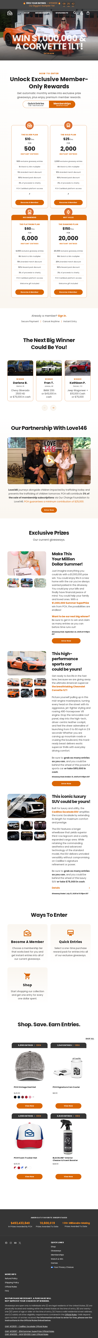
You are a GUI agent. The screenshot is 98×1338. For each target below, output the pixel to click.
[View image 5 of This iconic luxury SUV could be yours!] (27, 835)
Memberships (57, 1255)
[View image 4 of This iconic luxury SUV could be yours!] (13, 835)
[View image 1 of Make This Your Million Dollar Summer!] (13, 582)
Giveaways (56, 1250)
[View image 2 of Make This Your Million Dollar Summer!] (27, 582)
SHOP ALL (90, 1039)
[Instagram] (10, 1243)
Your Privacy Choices (64, 1267)
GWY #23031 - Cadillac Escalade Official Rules (26, 1326)
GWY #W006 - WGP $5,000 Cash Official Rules (26, 1334)
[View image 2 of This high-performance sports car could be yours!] (27, 682)
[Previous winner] (45, 408)
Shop (53, 1246)
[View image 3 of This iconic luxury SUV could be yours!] (40, 825)
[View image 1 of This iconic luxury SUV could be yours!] (13, 825)
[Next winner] (53, 408)
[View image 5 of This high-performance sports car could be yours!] (27, 693)
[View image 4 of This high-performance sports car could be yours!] (13, 693)
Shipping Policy (12, 1282)
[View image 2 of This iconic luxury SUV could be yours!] (27, 825)
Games (54, 1263)
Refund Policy (11, 1278)
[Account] (81, 13)
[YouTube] (15, 1243)
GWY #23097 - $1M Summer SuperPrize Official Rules (29, 1331)
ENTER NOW (49, 53)
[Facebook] (6, 1243)
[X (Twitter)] (20, 1243)
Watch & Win (57, 1259)
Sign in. (62, 315)
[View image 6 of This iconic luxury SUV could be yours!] (40, 835)
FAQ (7, 1291)
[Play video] (49, 460)
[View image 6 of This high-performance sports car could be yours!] (40, 693)
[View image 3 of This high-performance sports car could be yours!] (40, 682)
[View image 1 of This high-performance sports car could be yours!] (13, 682)
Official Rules (11, 1286)
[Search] (75, 13)
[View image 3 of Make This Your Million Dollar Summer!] (40, 582)
